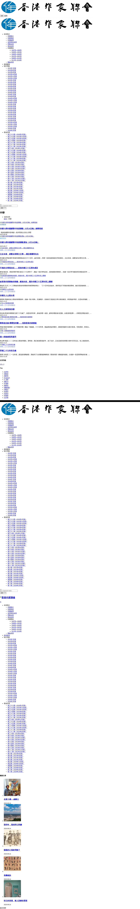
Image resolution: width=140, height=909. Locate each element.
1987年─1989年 (16, 50)
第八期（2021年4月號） (16, 186)
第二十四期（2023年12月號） (17, 154)
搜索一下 (3, 208)
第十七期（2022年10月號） (17, 168)
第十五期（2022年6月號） (16, 172)
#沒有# (6, 393)
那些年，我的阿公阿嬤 (13, 825)
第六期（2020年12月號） (16, 190)
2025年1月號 (12, 104)
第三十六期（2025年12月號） (17, 136)
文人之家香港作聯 (7, 309)
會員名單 (11, 46)
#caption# (7, 378)
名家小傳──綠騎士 (11, 799)
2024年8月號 (12, 96)
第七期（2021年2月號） (16, 188)
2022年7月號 (12, 68)
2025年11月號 (12, 124)
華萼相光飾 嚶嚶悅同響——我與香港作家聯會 (18, 323)
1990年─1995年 (16, 52)
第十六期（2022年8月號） (16, 170)
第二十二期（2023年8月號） (17, 158)
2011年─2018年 (16, 60)
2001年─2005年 (16, 56)
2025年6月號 (12, 114)
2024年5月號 (12, 92)
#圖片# (6, 381)
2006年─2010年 (16, 58)
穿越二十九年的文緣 (8, 351)
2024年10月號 (12, 98)
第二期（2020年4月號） (16, 198)
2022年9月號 (12, 72)
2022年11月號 (12, 76)
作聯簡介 (11, 36)
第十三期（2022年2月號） (16, 176)
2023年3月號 (12, 84)
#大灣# (6, 397)
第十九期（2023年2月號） (16, 164)
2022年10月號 (12, 74)
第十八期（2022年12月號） (17, 166)
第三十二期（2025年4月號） (17, 144)
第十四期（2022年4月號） (16, 174)
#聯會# (6, 385)
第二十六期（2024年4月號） (17, 150)
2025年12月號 (12, 126)
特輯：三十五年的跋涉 (7, 250)
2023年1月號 (12, 80)
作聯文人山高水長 (7, 295)
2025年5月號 (12, 112)
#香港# (6, 374)
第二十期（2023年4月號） (16, 162)
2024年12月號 (12, 102)
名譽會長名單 (12, 42)
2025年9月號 (12, 120)
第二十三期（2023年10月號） (17, 156)
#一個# (6, 379)
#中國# (6, 383)
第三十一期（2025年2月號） (17, 146)
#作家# (6, 391)
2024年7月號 (12, 94)
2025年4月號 (12, 110)
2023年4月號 (12, 86)
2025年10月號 (12, 122)
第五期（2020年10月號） (16, 192)
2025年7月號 (12, 116)
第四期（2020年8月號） (16, 194)
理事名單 (11, 44)
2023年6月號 (12, 90)
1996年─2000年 (16, 54)
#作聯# (6, 395)
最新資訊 (3, 238)
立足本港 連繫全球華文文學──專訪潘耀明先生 (19, 254)
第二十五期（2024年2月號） (17, 152)
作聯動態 (3, 224)
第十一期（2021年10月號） (17, 180)
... (2, 364)
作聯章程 (11, 38)
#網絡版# (7, 387)
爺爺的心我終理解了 (12, 850)
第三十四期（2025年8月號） (17, 140)
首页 (5, 219)
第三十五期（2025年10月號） (17, 138)
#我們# (6, 376)
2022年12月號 (12, 78)
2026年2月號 (12, 130)
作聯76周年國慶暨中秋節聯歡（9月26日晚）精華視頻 (21, 229)
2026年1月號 (12, 128)
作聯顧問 (11, 40)
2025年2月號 (12, 106)
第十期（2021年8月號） (16, 182)
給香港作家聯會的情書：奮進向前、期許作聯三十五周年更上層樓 (26, 282)
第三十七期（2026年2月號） (17, 134)
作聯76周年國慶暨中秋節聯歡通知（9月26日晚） (19, 242)
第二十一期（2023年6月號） (17, 160)
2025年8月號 (12, 118)
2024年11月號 (12, 100)
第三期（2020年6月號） (16, 196)
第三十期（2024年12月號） (17, 148)
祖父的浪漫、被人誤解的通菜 (15, 901)
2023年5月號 (12, 88)
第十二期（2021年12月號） (17, 178)
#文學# (6, 372)
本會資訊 (7, 64)
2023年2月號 (12, 82)
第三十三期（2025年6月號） (17, 142)
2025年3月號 (12, 108)
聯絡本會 (11, 62)
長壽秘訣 (7, 875)
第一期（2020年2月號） (16, 200)
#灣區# (6, 389)
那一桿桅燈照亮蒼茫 (8, 337)
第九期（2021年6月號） (16, 184)
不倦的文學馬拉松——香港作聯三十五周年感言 (19, 268)
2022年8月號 (12, 70)
